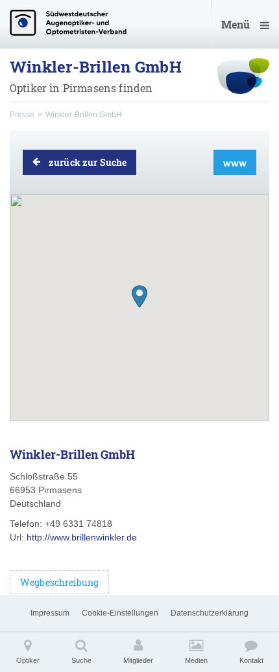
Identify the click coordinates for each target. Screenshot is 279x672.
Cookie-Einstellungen (120, 613)
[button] (139, 296)
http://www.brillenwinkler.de (82, 537)
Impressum (49, 613)
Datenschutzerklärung (210, 613)
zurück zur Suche (88, 162)
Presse (22, 114)
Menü (235, 24)
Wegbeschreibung (59, 582)
